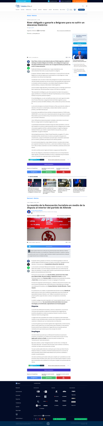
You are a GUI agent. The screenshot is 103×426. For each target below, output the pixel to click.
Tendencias (45, 9)
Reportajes (18, 410)
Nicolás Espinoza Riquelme (36, 210)
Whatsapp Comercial (60, 418)
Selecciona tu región (21, 1)
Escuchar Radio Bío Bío (80, 1)
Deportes (40, 9)
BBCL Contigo (62, 9)
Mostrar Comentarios (48, 164)
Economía (35, 9)
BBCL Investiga (56, 9)
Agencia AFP (31, 28)
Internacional (28, 9)
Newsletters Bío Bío (53, 1)
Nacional (22, 9)
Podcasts (17, 9)
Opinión (50, 9)
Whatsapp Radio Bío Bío (81, 419)
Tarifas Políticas (19, 418)
